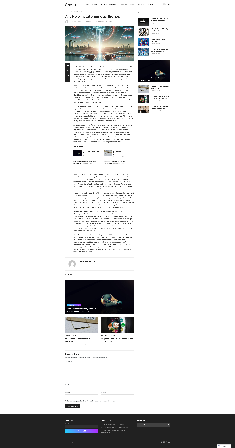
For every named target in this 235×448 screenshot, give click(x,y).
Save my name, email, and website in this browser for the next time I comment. (92, 401)
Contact (150, 4)
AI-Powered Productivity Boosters (81, 308)
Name (67, 384)
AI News (94, 4)
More (132, 4)
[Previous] (102, 168)
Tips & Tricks (123, 4)
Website (104, 393)
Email (67, 393)
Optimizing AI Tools (108, 335)
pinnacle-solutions (76, 21)
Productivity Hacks (74, 305)
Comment (69, 361)
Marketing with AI (71, 335)
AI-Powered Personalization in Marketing (119, 153)
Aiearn (70, 4)
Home (88, 4)
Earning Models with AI (108, 4)
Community (140, 4)
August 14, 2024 (155, 33)
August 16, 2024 (90, 21)
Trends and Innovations (76, 11)
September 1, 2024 (89, 155)
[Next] (105, 168)
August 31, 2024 (155, 23)
